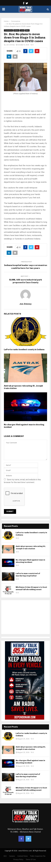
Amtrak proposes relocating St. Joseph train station (31, 547)
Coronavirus (8, 30)
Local (22, 30)
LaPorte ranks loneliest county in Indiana (24, 349)
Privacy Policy (18, 859)
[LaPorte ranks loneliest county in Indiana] (8, 535)
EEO (5, 856)
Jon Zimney (10, 45)
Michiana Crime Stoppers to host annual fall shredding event (31, 588)
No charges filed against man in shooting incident (30, 561)
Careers (12, 856)
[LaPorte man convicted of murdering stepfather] (8, 576)
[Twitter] (28, 839)
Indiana (16, 30)
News (27, 30)
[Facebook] (21, 839)
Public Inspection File (37, 856)
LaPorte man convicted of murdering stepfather (28, 574)
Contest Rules (22, 856)
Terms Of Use (31, 859)
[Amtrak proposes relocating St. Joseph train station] (8, 549)
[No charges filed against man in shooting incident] (8, 563)
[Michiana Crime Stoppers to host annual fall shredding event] (8, 590)
